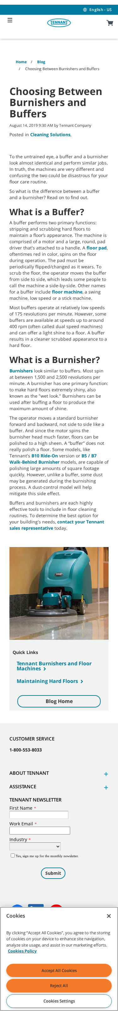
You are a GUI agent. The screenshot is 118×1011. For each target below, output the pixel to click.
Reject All (59, 985)
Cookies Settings (59, 1001)
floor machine (67, 292)
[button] (105, 774)
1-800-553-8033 (25, 750)
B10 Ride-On (44, 456)
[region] (59, 959)
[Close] (109, 916)
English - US (100, 9)
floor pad (97, 248)
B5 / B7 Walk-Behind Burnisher (53, 459)
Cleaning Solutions (50, 134)
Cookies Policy (22, 951)
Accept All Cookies (59, 970)
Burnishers (21, 371)
